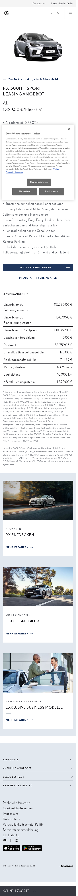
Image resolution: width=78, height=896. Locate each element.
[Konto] (50, 13)
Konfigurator (39, 3)
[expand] (70, 13)
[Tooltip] (40, 109)
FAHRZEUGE (11, 759)
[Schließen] (69, 129)
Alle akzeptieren (52, 191)
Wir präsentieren (18, 615)
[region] (38, 162)
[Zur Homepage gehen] (7, 13)
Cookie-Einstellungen (39, 182)
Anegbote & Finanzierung (25, 701)
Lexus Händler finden (62, 3)
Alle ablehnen (24, 191)
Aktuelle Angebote (17, 768)
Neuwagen (13, 529)
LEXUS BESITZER (13, 776)
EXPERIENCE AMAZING (18, 785)
